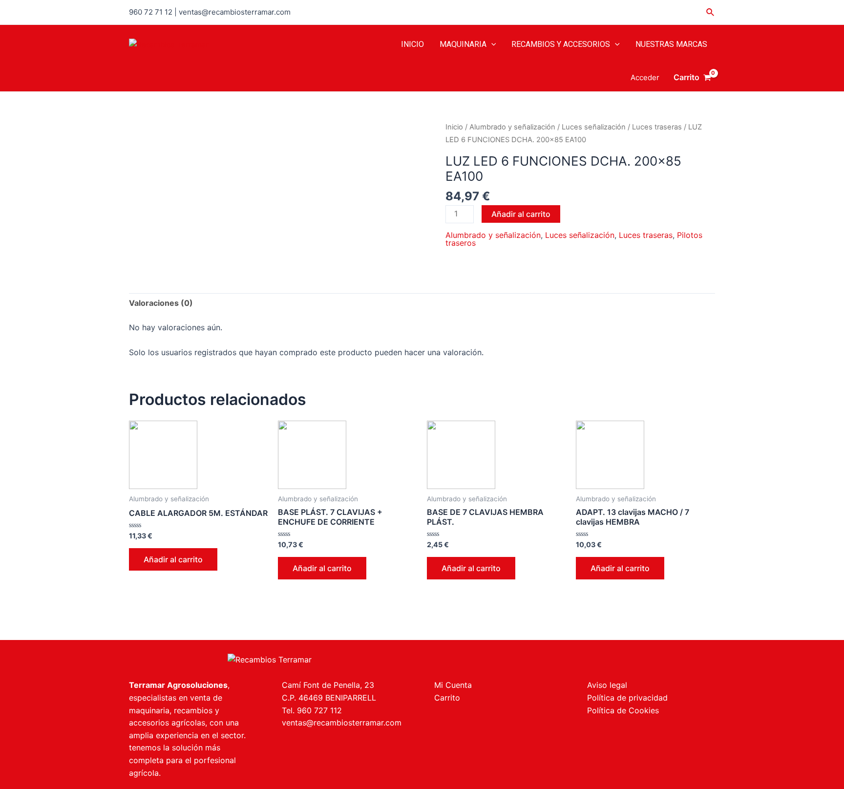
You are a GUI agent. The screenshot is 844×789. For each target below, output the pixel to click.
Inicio (454, 127)
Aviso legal (607, 685)
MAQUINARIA (463, 44)
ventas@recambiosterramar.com (341, 722)
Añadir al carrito (520, 214)
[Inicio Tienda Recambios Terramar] (270, 659)
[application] (491, 44)
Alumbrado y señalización (512, 127)
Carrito (447, 698)
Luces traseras (657, 127)
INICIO (412, 44)
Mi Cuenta (453, 685)
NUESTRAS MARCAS (671, 44)
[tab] (161, 303)
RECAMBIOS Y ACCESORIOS (560, 44)
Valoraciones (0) (161, 303)
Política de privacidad (627, 698)
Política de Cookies (623, 710)
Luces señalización (594, 127)
